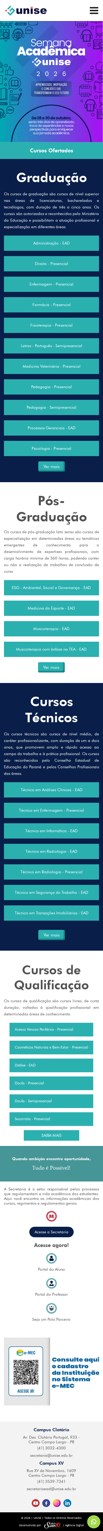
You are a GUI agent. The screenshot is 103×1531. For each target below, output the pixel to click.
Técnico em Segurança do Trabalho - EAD (51, 892)
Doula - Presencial (29, 1083)
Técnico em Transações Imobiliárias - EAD (51, 913)
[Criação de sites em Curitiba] (52, 1525)
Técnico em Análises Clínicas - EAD (51, 789)
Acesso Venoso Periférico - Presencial (44, 1029)
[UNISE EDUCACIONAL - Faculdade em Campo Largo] (26, 10)
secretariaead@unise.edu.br (51, 1489)
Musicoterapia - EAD (51, 628)
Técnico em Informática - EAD (51, 831)
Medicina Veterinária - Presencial (52, 366)
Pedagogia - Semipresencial (51, 407)
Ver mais (52, 466)
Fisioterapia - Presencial (51, 325)
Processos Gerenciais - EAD (52, 428)
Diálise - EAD (25, 1065)
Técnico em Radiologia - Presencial (52, 872)
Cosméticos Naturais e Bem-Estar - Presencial (51, 1047)
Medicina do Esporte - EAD (51, 608)
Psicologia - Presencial (51, 448)
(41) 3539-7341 (51, 1481)
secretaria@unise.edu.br (51, 1455)
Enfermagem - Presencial (51, 284)
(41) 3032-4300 (51, 1448)
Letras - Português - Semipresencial (51, 345)
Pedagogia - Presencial (51, 387)
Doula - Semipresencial (33, 1101)
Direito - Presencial (51, 263)
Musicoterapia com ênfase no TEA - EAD (51, 649)
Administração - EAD (51, 243)
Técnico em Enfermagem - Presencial (51, 810)
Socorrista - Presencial (32, 1119)
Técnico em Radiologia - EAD (51, 851)
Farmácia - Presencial (51, 304)
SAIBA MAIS (51, 1135)
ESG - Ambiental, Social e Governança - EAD (51, 587)
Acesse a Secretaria (51, 1232)
